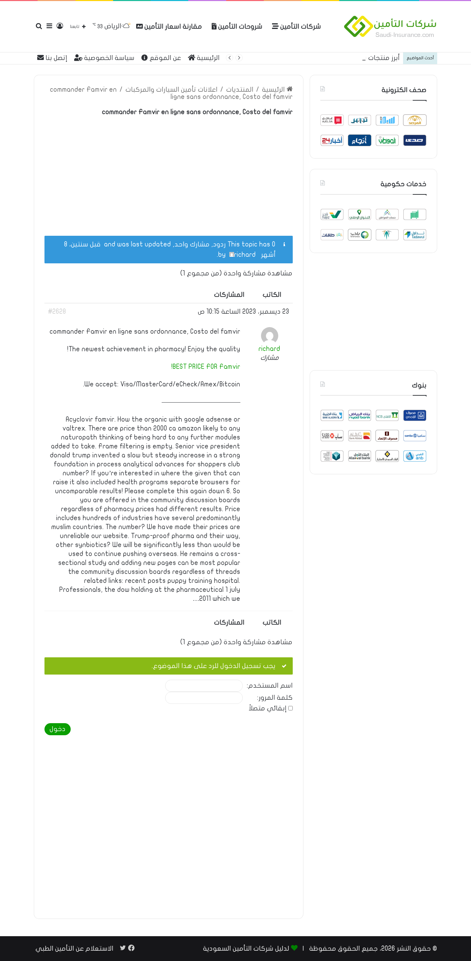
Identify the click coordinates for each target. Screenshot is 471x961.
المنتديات (239, 89)
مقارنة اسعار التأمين (172, 26)
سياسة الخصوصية (108, 57)
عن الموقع (164, 57)
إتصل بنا (55, 57)
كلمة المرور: (275, 698)
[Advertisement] (168, 172)
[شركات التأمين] (390, 26)
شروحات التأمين (239, 26)
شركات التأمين (300, 26)
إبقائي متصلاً (268, 708)
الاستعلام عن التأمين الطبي (74, 948)
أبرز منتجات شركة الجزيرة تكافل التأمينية (342, 57)
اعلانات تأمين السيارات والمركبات (172, 89)
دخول (58, 729)
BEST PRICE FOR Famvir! (205, 366)
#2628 (57, 311)
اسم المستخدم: (270, 685)
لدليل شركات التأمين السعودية (246, 948)
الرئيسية (207, 57)
